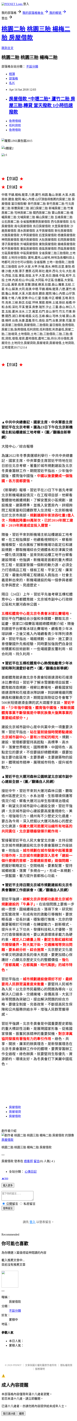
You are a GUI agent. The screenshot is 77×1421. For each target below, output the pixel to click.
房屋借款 (15, 1107)
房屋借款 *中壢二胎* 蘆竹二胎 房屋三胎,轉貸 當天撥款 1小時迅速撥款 (42, 105)
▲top (4, 1178)
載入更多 (8, 1185)
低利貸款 (15, 125)
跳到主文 (7, 48)
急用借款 (15, 130)
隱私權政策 (66, 1365)
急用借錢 (15, 121)
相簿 (12, 74)
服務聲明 (40, 1368)
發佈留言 (8, 1208)
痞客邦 (28, 1161)
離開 (21, 1413)
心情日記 (31, 1171)
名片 (12, 83)
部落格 (13, 78)
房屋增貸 (15, 1111)
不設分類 (32, 66)
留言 (37, 1161)
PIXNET (17, 1365)
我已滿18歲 (9, 1413)
